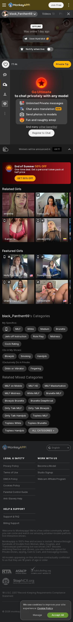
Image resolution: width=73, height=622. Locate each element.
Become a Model (47, 466)
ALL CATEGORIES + (43, 430)
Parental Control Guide (15, 492)
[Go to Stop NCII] (24, 581)
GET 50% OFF (25, 178)
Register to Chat (41, 133)
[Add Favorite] (5, 64)
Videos (48, 13)
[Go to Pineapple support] (6, 581)
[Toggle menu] (4, 5)
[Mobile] (6, 329)
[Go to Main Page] (22, 5)
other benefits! (48, 126)
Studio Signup (45, 472)
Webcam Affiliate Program (52, 479)
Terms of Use (10, 472)
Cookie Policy (45, 608)
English (56, 447)
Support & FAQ (11, 516)
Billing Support (11, 523)
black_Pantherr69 (15, 316)
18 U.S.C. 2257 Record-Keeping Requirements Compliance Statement (33, 594)
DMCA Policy (10, 479)
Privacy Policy (11, 466)
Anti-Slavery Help (12, 498)
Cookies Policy (11, 485)
